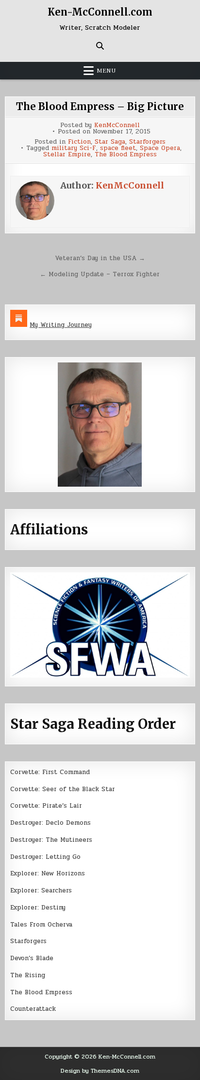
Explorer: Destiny (38, 907)
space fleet (118, 148)
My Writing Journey (61, 325)
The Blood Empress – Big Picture (100, 106)
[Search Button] (100, 46)
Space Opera (160, 148)
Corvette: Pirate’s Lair (46, 806)
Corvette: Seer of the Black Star (62, 789)
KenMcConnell (117, 125)
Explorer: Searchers (41, 890)
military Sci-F (73, 148)
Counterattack (33, 1009)
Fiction (79, 142)
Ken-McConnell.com (100, 12)
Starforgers (147, 142)
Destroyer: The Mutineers (51, 840)
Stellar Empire (67, 155)
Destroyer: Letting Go (45, 857)
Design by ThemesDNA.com (100, 1071)
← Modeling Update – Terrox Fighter (100, 274)
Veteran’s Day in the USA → (100, 258)
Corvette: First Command (50, 772)
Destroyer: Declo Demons (50, 823)
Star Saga (110, 142)
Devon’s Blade (31, 958)
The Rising (27, 975)
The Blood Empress (126, 155)
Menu (106, 71)
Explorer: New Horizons (47, 873)
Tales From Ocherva (41, 924)
